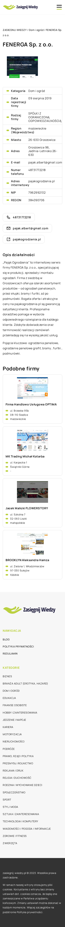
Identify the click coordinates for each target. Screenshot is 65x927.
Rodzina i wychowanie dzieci (22, 785)
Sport (7, 799)
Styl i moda (10, 807)
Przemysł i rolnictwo (18, 763)
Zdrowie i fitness (15, 836)
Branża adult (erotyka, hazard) (25, 683)
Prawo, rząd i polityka (18, 756)
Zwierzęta (10, 843)
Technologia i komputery (20, 821)
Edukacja (9, 698)
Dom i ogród (36, 91)
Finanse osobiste (15, 705)
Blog (6, 639)
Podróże (9, 749)
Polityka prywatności (18, 646)
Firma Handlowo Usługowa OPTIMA (31, 404)
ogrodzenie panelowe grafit (22, 348)
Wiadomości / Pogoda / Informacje (27, 828)
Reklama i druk (13, 770)
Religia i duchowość (17, 777)
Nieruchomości (14, 741)
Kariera (8, 727)
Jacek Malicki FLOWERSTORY (27, 508)
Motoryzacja (12, 734)
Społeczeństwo (14, 792)
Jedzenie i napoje (14, 719)
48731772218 (37, 170)
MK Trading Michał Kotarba (25, 456)
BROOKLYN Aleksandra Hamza (27, 560)
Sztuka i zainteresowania (21, 814)
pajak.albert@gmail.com (45, 162)
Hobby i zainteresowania (20, 712)
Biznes (7, 676)
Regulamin (10, 653)
